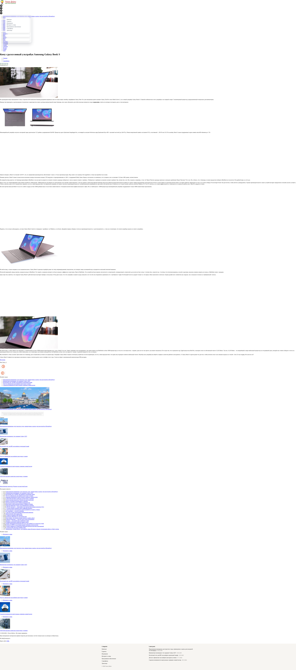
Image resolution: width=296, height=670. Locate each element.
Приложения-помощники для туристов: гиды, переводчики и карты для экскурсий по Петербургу (29, 379)
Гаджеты (104, 651)
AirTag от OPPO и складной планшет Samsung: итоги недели (22, 525)
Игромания (105, 654)
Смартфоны (6, 61)
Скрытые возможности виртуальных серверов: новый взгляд (19, 385)
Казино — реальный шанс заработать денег (17, 520)
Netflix (4, 49)
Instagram (5, 43)
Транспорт (104, 663)
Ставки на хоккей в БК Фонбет (14, 515)
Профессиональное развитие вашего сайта (17, 522)
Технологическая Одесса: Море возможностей (18, 502)
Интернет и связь (7, 534)
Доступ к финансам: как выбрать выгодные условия (17, 383)
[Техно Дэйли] (8, 4)
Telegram (5, 46)
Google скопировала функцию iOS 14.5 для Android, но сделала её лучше (25, 523)
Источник (2, 359)
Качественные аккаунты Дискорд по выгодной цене (13, 486)
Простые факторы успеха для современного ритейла (20, 505)
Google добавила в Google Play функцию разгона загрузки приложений (25, 526)
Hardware (104, 649)
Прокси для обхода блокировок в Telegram (17, 501)
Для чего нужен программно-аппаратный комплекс (19, 512)
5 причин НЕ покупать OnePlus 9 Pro (16, 527)
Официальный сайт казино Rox (14, 513)
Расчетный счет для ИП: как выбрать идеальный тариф (17, 382)
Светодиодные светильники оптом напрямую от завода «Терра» (23, 509)
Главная (5, 58)
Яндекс (5, 48)
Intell (4, 50)
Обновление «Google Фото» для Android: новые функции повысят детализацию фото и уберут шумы (32, 529)
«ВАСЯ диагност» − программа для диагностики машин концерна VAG (25, 507)
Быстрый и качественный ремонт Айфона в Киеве (19, 504)
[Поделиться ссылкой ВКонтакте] (0, 63)
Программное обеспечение (109, 658)
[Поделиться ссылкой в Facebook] (2, 63)
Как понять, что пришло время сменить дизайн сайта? (20, 518)
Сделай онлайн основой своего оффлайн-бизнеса (19, 508)
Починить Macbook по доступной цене (16, 516)
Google (5, 45)
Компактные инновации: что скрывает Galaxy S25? (16, 381)
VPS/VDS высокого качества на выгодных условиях (14, 476)
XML (8, 641)
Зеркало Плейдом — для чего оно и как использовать (20, 519)
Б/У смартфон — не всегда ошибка (15, 511)
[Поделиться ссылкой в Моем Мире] (5, 63)
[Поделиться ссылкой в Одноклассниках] (7, 63)
